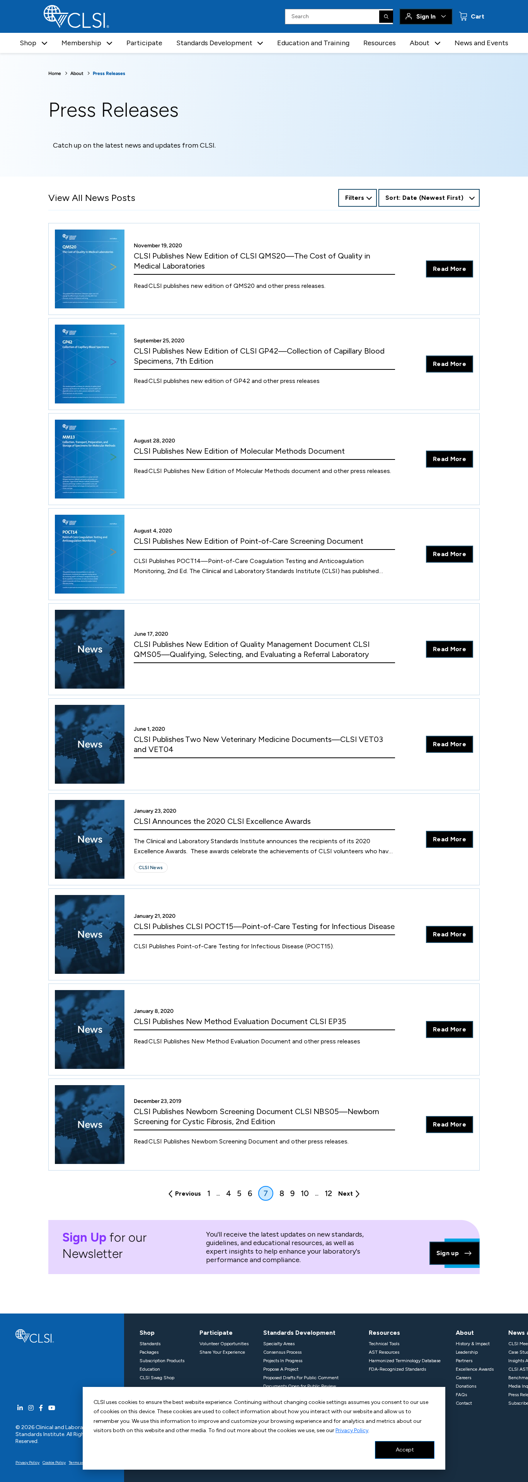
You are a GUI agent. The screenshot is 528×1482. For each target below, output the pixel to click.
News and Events (481, 43)
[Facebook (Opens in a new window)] (41, 1408)
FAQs (461, 1394)
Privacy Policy (352, 1430)
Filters (354, 197)
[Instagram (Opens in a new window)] (31, 1408)
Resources (379, 43)
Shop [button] (28, 43)
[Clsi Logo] (34, 1335)
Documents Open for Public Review (299, 1386)
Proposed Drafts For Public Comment (301, 1377)
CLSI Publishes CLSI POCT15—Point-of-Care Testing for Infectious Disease (264, 926)
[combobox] (429, 198)
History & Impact (473, 1343)
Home (54, 73)
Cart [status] (476, 16)
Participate (144, 43)
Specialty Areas (279, 1343)
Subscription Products (162, 1360)
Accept (405, 1449)
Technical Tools (384, 1343)
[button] (44, 43)
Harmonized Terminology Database (405, 1360)
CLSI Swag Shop (157, 1377)
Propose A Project (280, 1369)
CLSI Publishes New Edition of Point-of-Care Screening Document (248, 541)
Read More (449, 268)
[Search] (386, 16)
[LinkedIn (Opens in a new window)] (20, 1408)
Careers (463, 1377)
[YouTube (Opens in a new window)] (51, 1408)
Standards (150, 1343)
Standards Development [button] (214, 43)
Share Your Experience (222, 1352)
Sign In (426, 16)
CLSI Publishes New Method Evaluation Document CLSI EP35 (240, 1021)
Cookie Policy (54, 1462)
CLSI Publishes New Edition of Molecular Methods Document (239, 451)
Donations (466, 1386)
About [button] (419, 43)
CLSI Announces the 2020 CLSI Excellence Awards (222, 821)
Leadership (467, 1352)
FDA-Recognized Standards (397, 1369)
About (76, 73)
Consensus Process (282, 1352)
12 (328, 1193)
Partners (464, 1360)
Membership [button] (81, 43)
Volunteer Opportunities (224, 1343)
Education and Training (313, 43)
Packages (149, 1352)
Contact (464, 1403)
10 (305, 1193)
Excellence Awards (475, 1369)
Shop (147, 1332)
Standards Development (299, 1332)
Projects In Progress (282, 1360)
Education (150, 1369)
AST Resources (384, 1352)
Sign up (447, 1253)
